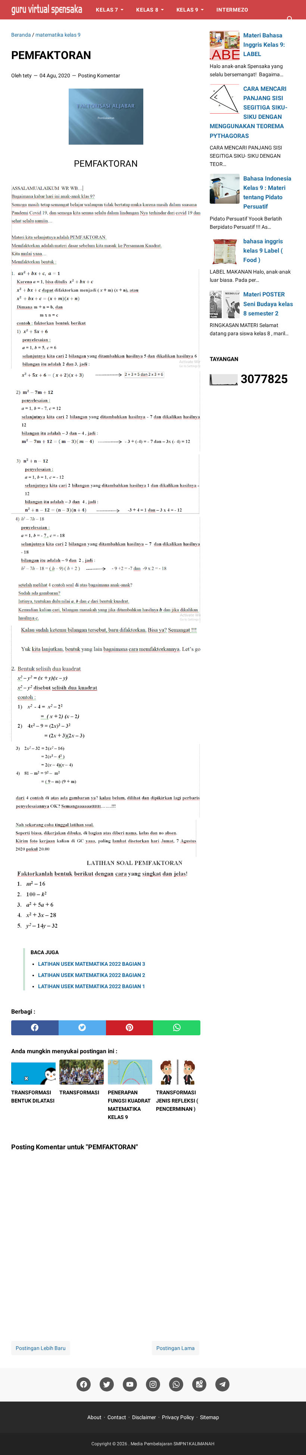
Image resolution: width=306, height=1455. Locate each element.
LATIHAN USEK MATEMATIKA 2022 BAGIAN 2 (91, 975)
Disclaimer (144, 1417)
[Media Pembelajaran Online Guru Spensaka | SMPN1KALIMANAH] (46, 9)
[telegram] (222, 1384)
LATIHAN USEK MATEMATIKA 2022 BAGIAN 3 (91, 964)
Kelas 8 (147, 10)
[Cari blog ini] (290, 19)
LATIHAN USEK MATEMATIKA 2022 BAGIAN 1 (91, 986)
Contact (116, 1417)
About (94, 1417)
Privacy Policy (178, 1417)
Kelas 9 (188, 10)
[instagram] (153, 1384)
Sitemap (209, 1417)
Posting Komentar (99, 75)
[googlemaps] (199, 1384)
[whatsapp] (176, 1027)
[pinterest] (129, 1027)
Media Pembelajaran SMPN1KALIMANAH (173, 1443)
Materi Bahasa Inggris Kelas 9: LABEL (264, 45)
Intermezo (232, 10)
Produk (29, 29)
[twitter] (82, 1027)
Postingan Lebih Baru (41, 1348)
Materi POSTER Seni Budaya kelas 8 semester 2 (268, 304)
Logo (116, 29)
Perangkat (74, 29)
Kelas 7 (107, 10)
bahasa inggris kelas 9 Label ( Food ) (263, 250)
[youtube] (130, 1384)
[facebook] (35, 1027)
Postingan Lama (175, 1348)
